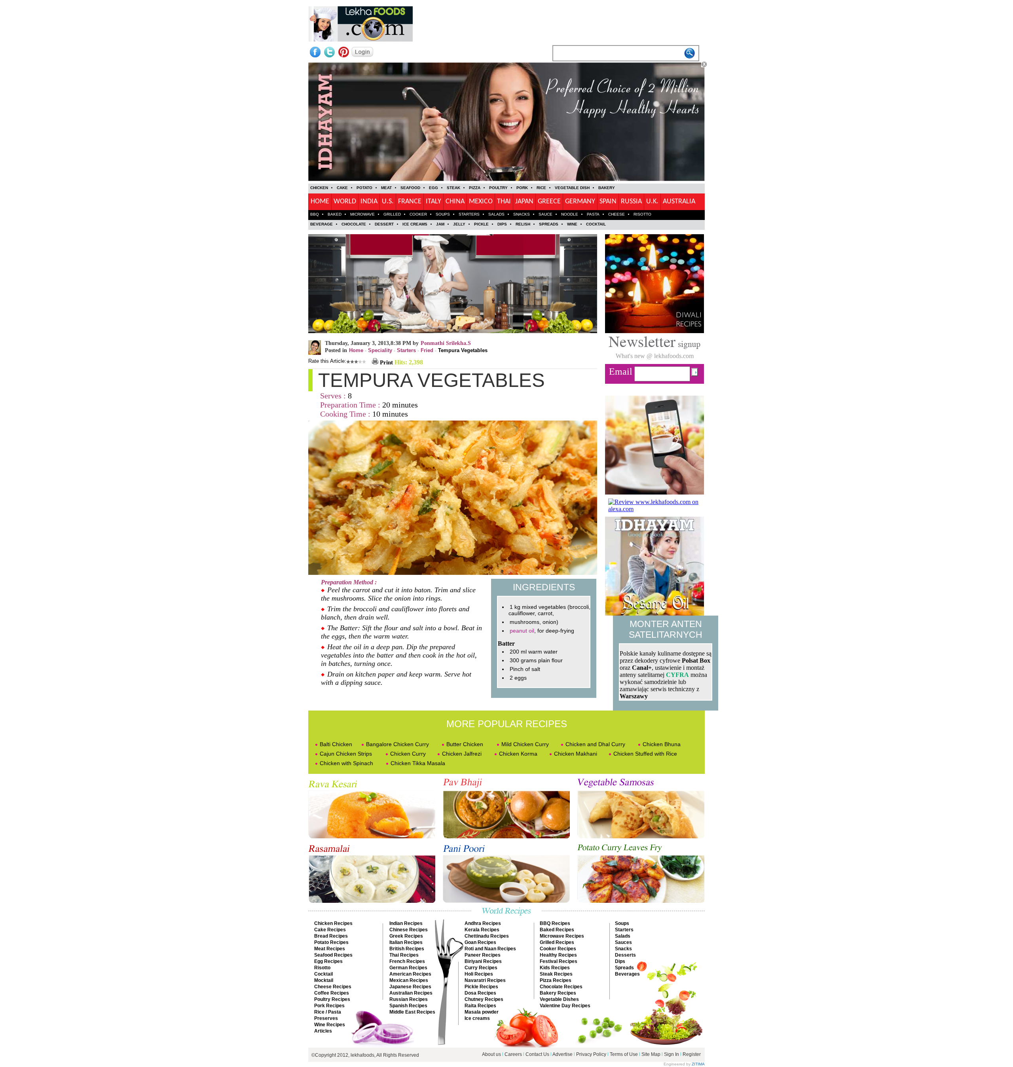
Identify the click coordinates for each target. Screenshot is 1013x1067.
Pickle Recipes (481, 986)
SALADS (496, 214)
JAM (440, 224)
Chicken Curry (408, 754)
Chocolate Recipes (561, 986)
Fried (427, 350)
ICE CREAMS (414, 224)
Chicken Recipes (333, 923)
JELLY (459, 224)
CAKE (342, 188)
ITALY (433, 201)
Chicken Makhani (575, 754)
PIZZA (474, 188)
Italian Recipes (406, 942)
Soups (622, 923)
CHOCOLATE (353, 224)
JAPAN (524, 201)
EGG (433, 188)
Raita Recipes (480, 1005)
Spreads (624, 967)
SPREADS (548, 224)
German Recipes (408, 967)
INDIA (369, 201)
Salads (622, 936)
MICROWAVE (362, 214)
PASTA (593, 214)
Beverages (627, 974)
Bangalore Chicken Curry (397, 744)
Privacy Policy (591, 1054)
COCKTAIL (596, 224)
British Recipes (406, 948)
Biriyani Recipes (483, 961)
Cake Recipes (330, 929)
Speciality (380, 350)
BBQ (314, 214)
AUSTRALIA (679, 201)
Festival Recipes (558, 961)
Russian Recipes (408, 999)
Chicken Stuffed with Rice (645, 754)
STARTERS (469, 214)
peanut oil (522, 630)
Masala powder (482, 1012)
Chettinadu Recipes (487, 936)
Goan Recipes (480, 942)
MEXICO (481, 201)
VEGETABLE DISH (572, 188)
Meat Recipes (329, 948)
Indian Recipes (406, 923)
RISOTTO (642, 214)
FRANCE (409, 201)
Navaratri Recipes (485, 980)
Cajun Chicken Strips (346, 754)
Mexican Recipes (408, 980)
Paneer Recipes (483, 955)
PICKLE (481, 224)
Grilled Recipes (557, 942)
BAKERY (606, 188)
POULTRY (498, 188)
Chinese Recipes (408, 929)
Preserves (326, 1018)
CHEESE (616, 214)
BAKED (334, 214)
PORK (522, 188)
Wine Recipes (329, 1024)
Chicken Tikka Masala (418, 763)
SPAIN (608, 201)
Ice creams (477, 1018)
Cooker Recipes (558, 948)
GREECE (549, 201)
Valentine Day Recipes (565, 1005)
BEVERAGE (321, 224)
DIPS (502, 224)
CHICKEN (319, 188)
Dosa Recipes (480, 993)
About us (491, 1054)
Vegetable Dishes (559, 999)
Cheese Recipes (332, 986)
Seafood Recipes (333, 955)
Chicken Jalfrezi (462, 754)
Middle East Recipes (412, 1012)
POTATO (364, 188)
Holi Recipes (479, 974)
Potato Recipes (331, 942)
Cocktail (323, 974)
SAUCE (545, 214)
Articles (323, 1031)
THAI (504, 201)
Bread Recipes (331, 936)
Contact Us (537, 1054)
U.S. (388, 201)
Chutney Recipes (484, 999)
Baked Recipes (557, 929)
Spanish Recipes (408, 1005)
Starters (406, 350)
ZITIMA (698, 1064)
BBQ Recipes (555, 923)
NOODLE (569, 214)
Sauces (623, 942)
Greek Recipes (406, 936)
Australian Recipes (411, 993)
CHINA (455, 201)
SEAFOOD (410, 188)
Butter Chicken (464, 744)
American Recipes (410, 974)
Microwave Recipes (562, 936)
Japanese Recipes (410, 986)
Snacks (623, 948)
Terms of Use (624, 1054)
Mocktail (323, 980)
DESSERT (384, 224)
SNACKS (521, 214)
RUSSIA (631, 201)
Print (385, 362)
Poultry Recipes (332, 999)
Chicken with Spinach (346, 763)
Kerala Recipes (482, 929)
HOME (320, 201)
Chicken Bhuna (662, 744)
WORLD (345, 201)
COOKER (418, 214)
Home (356, 350)
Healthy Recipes (558, 955)
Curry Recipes (481, 967)
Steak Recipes (556, 974)
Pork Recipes (329, 1005)
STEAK (453, 188)
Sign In (671, 1054)
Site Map (650, 1054)
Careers (513, 1054)
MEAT (386, 188)
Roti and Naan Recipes (490, 948)
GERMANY (580, 201)
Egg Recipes (328, 961)
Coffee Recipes (331, 993)
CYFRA (677, 674)
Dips (620, 961)
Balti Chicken (336, 744)
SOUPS (443, 214)
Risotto (322, 967)
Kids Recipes (555, 967)
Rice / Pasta (327, 1012)
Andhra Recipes (483, 923)
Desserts (625, 955)
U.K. (652, 201)
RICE (541, 188)
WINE (572, 224)
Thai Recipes (404, 955)
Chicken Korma (518, 754)
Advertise (563, 1054)
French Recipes (407, 961)
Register (692, 1054)
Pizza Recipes (555, 980)
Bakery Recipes (558, 993)
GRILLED (392, 214)
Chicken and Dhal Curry (595, 744)
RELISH (523, 224)
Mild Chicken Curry (525, 744)
